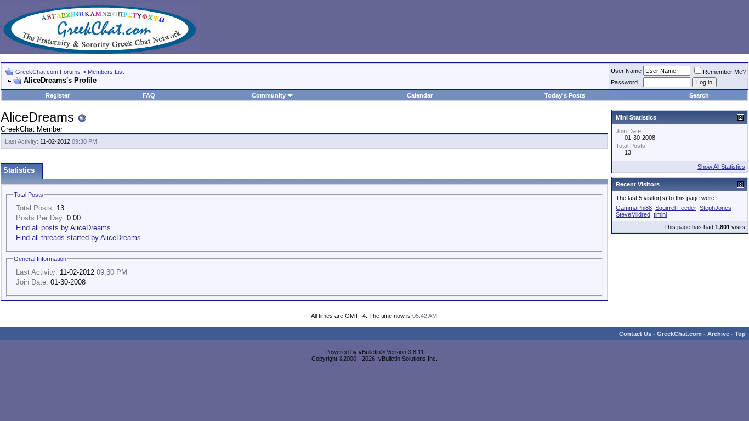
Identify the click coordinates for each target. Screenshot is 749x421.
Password (624, 82)
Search (699, 95)
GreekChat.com (679, 334)
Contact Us (635, 334)
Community (269, 95)
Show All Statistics (721, 166)
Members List (106, 72)
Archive (718, 334)
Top (740, 334)
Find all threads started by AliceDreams (78, 238)
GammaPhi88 (634, 207)
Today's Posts (564, 95)
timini (660, 214)
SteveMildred (633, 214)
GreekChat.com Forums (48, 72)
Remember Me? (724, 72)
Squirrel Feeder (675, 207)
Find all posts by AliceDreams (63, 228)
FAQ (149, 95)
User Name (626, 70)
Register (58, 95)
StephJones (715, 207)
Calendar (420, 95)
